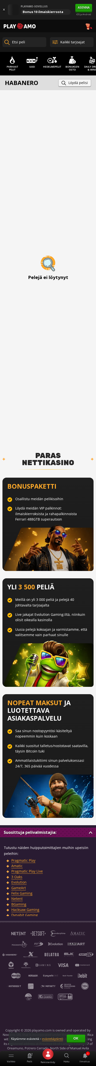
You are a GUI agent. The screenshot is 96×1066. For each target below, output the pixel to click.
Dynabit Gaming (24, 915)
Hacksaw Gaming (25, 909)
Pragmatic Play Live (27, 871)
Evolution (19, 882)
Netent (17, 898)
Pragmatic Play (23, 860)
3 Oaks (16, 876)
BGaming (18, 904)
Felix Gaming (21, 893)
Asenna (84, 7)
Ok (75, 1038)
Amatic (17, 865)
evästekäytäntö (52, 1039)
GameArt (18, 887)
